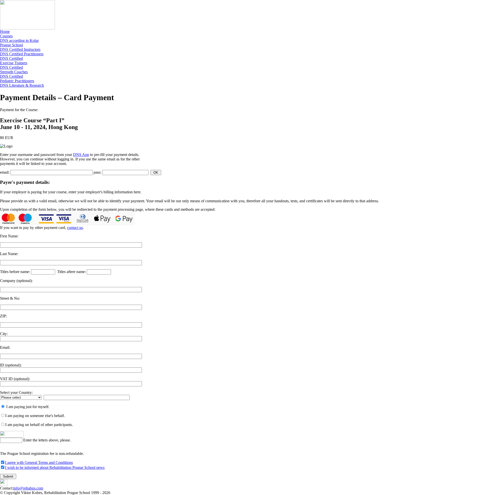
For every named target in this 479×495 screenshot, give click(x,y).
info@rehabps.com (28, 488)
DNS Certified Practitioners (21, 54)
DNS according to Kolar (19, 40)
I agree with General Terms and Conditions (39, 462)
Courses (6, 36)
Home (5, 31)
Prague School (11, 45)
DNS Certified (13, 60)
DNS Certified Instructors (20, 49)
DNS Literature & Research (22, 85)
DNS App (81, 154)
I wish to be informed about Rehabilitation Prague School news (55, 467)
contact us (75, 227)
